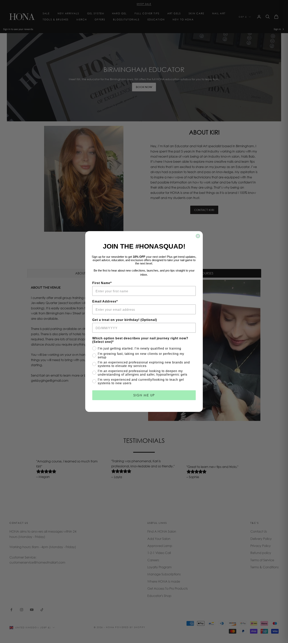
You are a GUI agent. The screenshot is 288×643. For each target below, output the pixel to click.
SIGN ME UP (144, 395)
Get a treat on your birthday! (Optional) (124, 320)
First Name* (102, 283)
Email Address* (105, 301)
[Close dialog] (198, 236)
